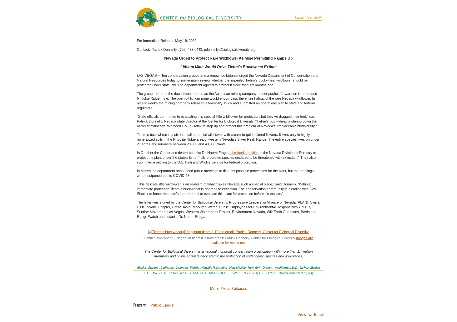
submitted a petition (243, 153)
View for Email (311, 314)
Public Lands (161, 305)
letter (160, 94)
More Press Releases (228, 288)
